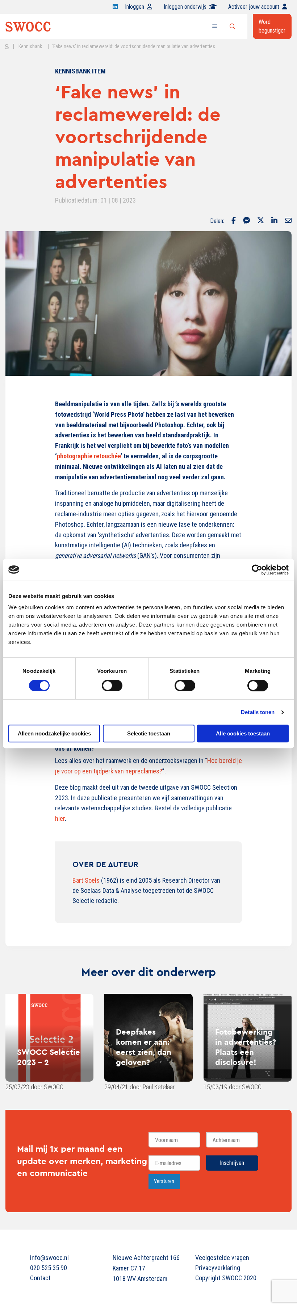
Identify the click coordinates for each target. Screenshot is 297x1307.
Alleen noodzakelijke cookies (54, 733)
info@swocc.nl (49, 1257)
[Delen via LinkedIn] (274, 221)
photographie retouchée (89, 456)
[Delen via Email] (288, 221)
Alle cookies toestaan (243, 733)
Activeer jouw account (253, 6)
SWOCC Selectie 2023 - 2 (48, 1057)
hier (60, 818)
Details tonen (258, 712)
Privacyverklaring (217, 1268)
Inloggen (134, 6)
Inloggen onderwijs (185, 6)
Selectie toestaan (148, 733)
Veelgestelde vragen (222, 1257)
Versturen (164, 1181)
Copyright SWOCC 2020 (225, 1278)
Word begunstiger (272, 26)
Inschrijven (232, 1162)
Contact (40, 1278)
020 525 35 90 (48, 1268)
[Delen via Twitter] (260, 221)
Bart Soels (86, 880)
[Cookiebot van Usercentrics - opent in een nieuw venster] (257, 569)
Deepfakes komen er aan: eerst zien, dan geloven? (143, 1047)
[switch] (112, 685)
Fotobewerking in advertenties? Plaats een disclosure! (245, 1047)
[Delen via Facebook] (233, 221)
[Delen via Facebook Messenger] (246, 221)
